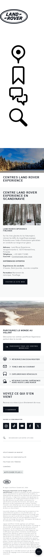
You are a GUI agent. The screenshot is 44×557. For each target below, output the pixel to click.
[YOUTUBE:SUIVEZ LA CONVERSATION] (22, 426)
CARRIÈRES (7, 466)
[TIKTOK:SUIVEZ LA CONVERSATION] (14, 426)
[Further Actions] (38, 551)
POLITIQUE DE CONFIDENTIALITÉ (14, 457)
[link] (22, 34)
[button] (22, 1)
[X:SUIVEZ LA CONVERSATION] (38, 426)
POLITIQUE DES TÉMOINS (12, 462)
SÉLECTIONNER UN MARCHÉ (13, 452)
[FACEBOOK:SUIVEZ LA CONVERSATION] (30, 426)
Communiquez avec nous (22, 256)
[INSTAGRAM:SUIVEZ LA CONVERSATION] (6, 426)
